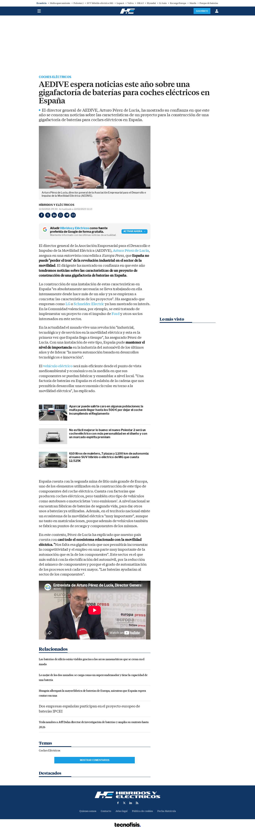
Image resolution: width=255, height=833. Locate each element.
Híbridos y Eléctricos (56, 205)
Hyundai (151, 3)
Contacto (106, 811)
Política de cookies (142, 811)
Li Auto (163, 3)
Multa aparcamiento (60, 3)
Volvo (131, 3)
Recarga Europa (178, 3)
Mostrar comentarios (94, 760)
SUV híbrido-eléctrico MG (100, 3)
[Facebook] (41, 215)
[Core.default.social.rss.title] (137, 803)
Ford (116, 314)
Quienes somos (87, 811)
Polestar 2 (78, 3)
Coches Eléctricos (55, 77)
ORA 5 (140, 3)
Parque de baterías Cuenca (213, 3)
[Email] (73, 215)
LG (68, 304)
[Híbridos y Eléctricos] (127, 794)
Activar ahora (132, 231)
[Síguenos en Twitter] (124, 803)
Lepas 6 (120, 3)
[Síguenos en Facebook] (118, 803)
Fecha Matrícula (166, 811)
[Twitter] (47, 215)
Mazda (192, 3)
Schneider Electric (89, 304)
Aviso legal (122, 811)
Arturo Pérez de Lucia (131, 251)
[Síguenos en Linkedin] (131, 803)
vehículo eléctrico (58, 366)
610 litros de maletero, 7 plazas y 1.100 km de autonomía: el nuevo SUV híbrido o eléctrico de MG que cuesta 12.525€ (109, 457)
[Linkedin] (54, 215)
